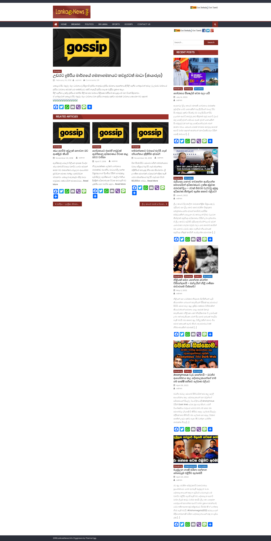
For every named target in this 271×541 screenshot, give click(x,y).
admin (78, 80)
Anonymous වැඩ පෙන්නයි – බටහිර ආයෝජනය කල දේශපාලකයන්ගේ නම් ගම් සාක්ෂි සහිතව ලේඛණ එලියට (194, 378)
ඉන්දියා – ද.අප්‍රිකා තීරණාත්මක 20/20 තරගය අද (69, 204)
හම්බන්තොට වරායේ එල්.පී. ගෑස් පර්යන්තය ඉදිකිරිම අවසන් (149, 152)
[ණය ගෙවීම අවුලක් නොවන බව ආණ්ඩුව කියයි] (71, 133)
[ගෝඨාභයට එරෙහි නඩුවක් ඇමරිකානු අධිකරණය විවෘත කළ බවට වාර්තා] (110, 133)
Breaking (75, 24)
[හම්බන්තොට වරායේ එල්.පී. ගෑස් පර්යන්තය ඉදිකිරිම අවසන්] (150, 133)
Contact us (143, 24)
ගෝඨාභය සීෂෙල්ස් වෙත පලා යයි (191, 93)
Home (64, 24)
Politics (89, 24)
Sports (116, 24)
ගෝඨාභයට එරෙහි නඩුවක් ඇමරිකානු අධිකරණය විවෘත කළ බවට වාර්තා (110, 154)
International (190, 466)
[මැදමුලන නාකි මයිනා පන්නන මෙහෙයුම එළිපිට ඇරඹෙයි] (195, 449)
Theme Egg (91, 538)
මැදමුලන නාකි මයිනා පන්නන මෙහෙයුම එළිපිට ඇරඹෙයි (190, 471)
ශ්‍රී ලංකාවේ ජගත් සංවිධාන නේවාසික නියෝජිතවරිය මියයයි (155, 204)
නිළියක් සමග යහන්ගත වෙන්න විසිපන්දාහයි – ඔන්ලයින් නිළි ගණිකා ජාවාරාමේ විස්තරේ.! (193, 283)
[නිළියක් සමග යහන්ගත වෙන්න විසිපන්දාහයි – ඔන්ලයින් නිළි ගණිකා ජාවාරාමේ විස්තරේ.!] (195, 259)
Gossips (128, 24)
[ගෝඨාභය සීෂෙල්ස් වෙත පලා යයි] (195, 72)
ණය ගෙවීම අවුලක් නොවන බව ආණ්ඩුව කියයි (70, 152)
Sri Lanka (102, 24)
